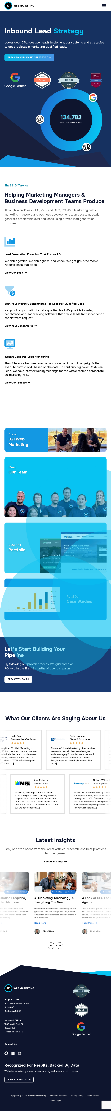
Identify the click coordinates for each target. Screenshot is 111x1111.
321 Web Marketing (37, 1095)
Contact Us (10, 1044)
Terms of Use (93, 1095)
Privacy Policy (77, 1095)
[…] (7, 763)
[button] (51, 945)
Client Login (55, 1100)
